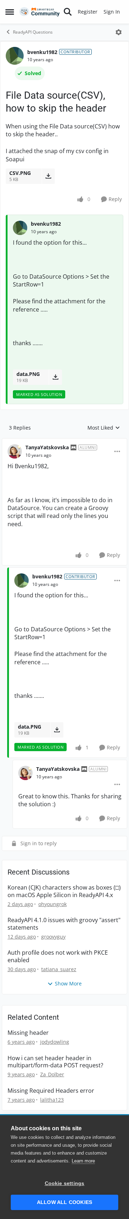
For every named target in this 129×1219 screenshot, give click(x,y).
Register (87, 11)
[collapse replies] (64, 441)
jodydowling (54, 1041)
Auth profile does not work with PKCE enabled (58, 956)
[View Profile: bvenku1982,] (20, 228)
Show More (68, 983)
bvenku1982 (42, 52)
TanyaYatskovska (47, 447)
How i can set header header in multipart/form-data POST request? (55, 1061)
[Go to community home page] (39, 12)
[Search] (67, 12)
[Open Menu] (119, 32)
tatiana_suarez (58, 969)
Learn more (83, 1161)
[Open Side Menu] (10, 11)
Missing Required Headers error (51, 1091)
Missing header (28, 1033)
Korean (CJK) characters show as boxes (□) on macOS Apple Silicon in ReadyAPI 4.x (64, 891)
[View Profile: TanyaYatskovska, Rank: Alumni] (15, 451)
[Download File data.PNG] (55, 377)
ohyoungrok (52, 904)
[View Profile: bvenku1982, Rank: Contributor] (15, 56)
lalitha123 (52, 1099)
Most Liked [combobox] (103, 427)
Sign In (112, 11)
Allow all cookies (64, 1202)
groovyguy (53, 936)
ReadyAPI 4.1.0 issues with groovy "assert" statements (64, 923)
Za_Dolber (52, 1074)
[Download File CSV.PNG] (48, 175)
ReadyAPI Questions (33, 32)
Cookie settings (65, 1183)
